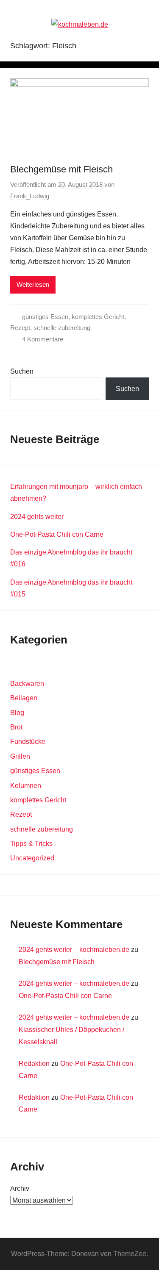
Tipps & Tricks (31, 843)
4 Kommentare (42, 339)
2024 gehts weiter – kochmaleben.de (74, 949)
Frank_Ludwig (29, 196)
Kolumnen (25, 785)
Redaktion (34, 1063)
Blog (17, 712)
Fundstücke (27, 741)
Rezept (20, 327)
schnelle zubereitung (61, 327)
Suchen (21, 371)
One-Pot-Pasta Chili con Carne (56, 534)
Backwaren (27, 683)
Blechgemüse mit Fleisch (61, 169)
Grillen (20, 756)
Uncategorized (32, 858)
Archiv (19, 1188)
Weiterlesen (33, 284)
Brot (16, 727)
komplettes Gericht (98, 316)
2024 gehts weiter (37, 516)
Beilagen (23, 698)
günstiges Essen (45, 316)
